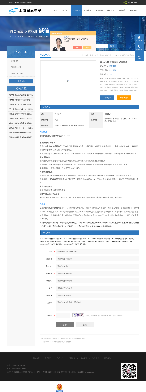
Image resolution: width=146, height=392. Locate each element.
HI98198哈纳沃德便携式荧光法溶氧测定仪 (79, 244)
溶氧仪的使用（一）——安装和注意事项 (21, 128)
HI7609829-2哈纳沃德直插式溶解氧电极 (102, 239)
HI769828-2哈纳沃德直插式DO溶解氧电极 (79, 239)
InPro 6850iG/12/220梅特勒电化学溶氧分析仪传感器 (66, 338)
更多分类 (21, 81)
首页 (55, 10)
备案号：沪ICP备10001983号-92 (48, 372)
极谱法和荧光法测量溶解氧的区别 (21, 123)
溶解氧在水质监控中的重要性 (20, 104)
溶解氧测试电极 (16, 67)
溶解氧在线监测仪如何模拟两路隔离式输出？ (21, 137)
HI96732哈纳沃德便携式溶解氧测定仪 (125, 239)
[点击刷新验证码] (78, 315)
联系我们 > (124, 98)
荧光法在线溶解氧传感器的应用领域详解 (21, 114)
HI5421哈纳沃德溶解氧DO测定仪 (59, 342)
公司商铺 (87, 10)
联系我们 (133, 10)
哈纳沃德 (14, 61)
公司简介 (65, 10)
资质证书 (95, 358)
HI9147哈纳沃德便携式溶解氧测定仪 (101, 241)
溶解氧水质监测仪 (16, 73)
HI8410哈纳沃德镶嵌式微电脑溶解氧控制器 (55, 241)
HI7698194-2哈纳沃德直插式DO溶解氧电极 (55, 239)
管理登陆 (64, 372)
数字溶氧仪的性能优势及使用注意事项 (21, 95)
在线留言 (122, 10)
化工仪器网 (80, 372)
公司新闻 (99, 10)
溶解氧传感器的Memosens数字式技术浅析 (21, 133)
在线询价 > (107, 98)
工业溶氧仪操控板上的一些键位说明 (21, 109)
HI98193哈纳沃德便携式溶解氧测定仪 (53, 244)
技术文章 (110, 10)
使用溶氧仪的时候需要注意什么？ (21, 100)
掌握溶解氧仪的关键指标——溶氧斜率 (21, 118)
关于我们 (48, 358)
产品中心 (76, 10)
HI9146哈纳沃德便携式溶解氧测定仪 (125, 241)
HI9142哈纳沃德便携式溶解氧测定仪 (77, 241)
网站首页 (36, 358)
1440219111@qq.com (19, 365)
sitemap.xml (89, 372)
